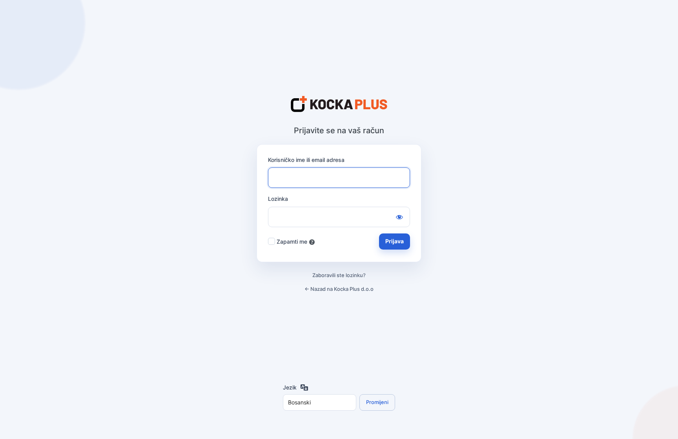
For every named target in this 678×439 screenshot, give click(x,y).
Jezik (290, 387)
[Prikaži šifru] (399, 216)
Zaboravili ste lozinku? (339, 275)
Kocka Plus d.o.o (339, 104)
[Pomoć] (312, 242)
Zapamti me (292, 241)
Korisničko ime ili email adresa (306, 159)
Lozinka (278, 198)
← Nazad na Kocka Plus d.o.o (339, 289)
